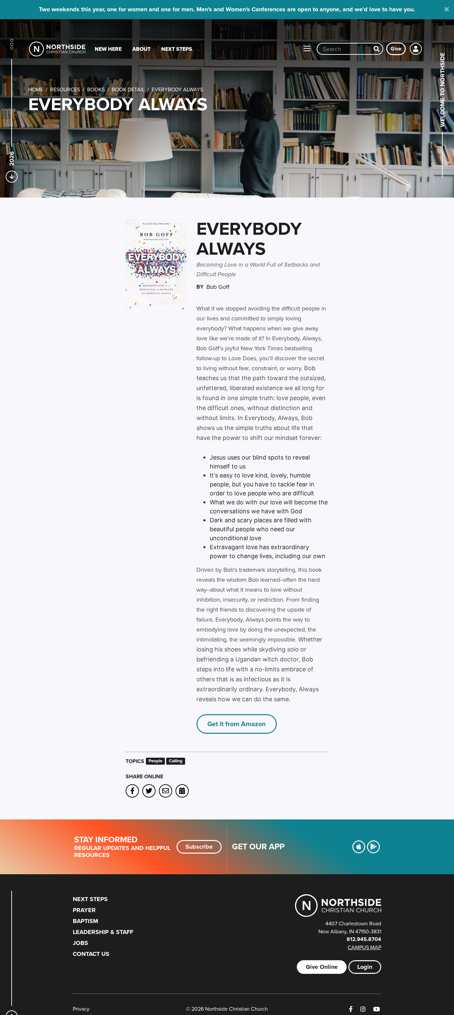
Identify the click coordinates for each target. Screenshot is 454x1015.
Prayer (84, 910)
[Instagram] (363, 1009)
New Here (108, 49)
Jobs (80, 943)
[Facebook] (351, 1009)
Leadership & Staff (103, 932)
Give (396, 48)
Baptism (85, 921)
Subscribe (199, 846)
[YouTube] (376, 1009)
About (141, 49)
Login (364, 967)
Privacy (81, 1008)
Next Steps (176, 49)
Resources (65, 89)
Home (35, 89)
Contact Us (91, 954)
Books (96, 89)
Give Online (322, 967)
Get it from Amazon (236, 723)
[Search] (377, 48)
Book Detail (128, 89)
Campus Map (364, 947)
